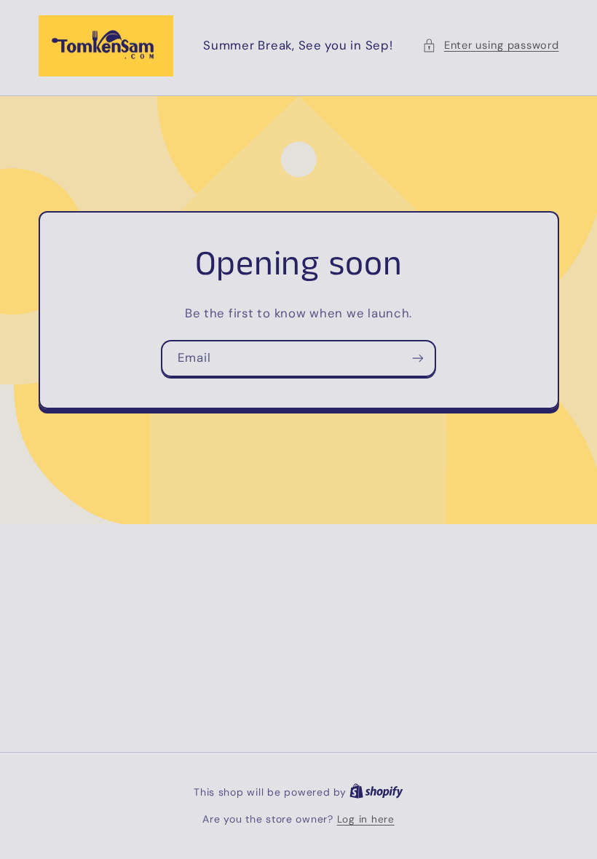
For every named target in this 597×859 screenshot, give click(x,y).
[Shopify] (376, 792)
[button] (490, 45)
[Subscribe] (418, 358)
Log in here (366, 819)
